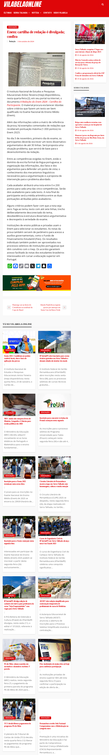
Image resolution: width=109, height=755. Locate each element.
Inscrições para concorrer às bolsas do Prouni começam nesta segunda (54, 419)
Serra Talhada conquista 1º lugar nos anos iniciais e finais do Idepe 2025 (89, 50)
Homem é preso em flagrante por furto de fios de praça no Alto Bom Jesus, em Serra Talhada (89, 137)
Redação (12, 41)
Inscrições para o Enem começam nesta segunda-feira (19, 542)
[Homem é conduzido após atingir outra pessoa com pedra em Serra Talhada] (90, 107)
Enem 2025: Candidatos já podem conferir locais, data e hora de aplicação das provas (17, 358)
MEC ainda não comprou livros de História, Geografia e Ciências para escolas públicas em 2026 (17, 421)
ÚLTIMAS (7, 13)
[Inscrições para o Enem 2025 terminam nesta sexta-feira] (19, 467)
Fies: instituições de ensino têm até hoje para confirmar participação (54, 665)
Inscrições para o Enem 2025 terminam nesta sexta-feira (15, 482)
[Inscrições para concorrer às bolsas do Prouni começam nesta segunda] (54, 404)
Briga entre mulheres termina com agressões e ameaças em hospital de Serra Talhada (88, 124)
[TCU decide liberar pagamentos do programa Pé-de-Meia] (19, 710)
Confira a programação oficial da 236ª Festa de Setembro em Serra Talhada (89, 74)
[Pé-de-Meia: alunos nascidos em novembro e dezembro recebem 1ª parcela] (19, 650)
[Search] (102, 4)
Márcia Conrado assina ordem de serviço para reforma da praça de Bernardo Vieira (88, 62)
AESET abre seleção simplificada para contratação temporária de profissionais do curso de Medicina (54, 603)
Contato (47, 13)
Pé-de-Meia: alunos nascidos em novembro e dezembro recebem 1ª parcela (17, 666)
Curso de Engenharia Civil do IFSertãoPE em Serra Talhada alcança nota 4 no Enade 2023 (54, 541)
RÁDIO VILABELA (60, 13)
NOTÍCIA (35, 13)
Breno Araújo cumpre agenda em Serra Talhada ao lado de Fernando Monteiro (89, 39)
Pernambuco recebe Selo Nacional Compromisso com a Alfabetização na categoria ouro (54, 726)
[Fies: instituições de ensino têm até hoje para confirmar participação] (54, 650)
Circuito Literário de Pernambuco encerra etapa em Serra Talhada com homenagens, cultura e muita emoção (54, 483)
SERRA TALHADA (20, 13)
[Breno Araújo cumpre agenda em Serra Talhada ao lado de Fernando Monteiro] (90, 34)
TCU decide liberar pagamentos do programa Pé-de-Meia (17, 724)
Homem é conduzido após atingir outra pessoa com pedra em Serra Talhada (89, 112)
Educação (12, 27)
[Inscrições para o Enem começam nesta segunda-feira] (19, 527)
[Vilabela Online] (23, 4)
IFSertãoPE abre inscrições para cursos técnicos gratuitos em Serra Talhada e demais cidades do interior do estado (54, 358)
